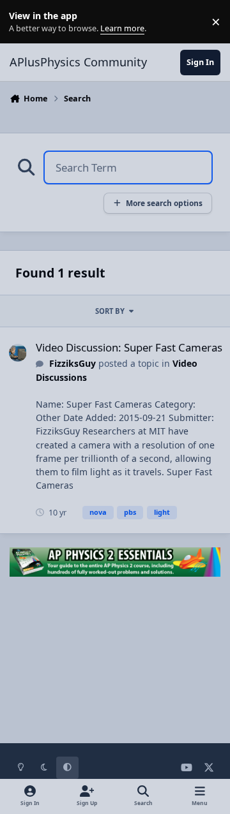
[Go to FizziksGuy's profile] (18, 353)
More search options (164, 203)
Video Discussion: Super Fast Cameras (129, 347)
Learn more (24, 22)
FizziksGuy (72, 363)
